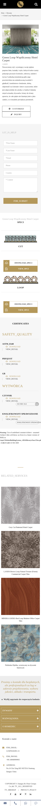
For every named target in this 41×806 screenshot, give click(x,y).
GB (3, 373)
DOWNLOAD (14, 347)
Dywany (9, 13)
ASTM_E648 (8, 344)
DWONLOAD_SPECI (23, 263)
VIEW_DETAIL (12, 349)
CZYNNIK (7, 395)
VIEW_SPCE (23, 269)
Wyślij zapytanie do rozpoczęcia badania (21, 699)
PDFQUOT (7, 359)
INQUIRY (18, 114)
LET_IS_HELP (9, 132)
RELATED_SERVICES (14, 475)
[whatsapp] (26, 803)
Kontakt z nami (9, 739)
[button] (36, 39)
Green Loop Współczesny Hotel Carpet (15, 15)
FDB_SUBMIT (21, 201)
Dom (2, 13)
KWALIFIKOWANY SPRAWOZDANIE (20, 414)
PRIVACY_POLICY (28, 790)
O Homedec (9, 726)
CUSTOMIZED (18, 109)
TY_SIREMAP (10, 790)
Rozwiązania (10, 718)
